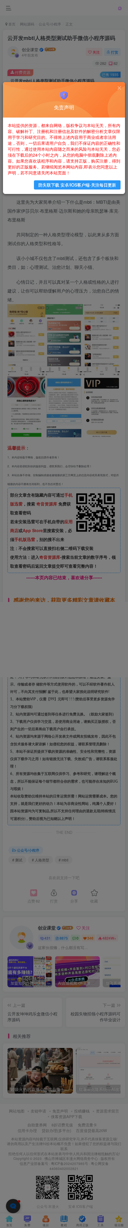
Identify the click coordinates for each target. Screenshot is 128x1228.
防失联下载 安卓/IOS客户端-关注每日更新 (77, 185)
